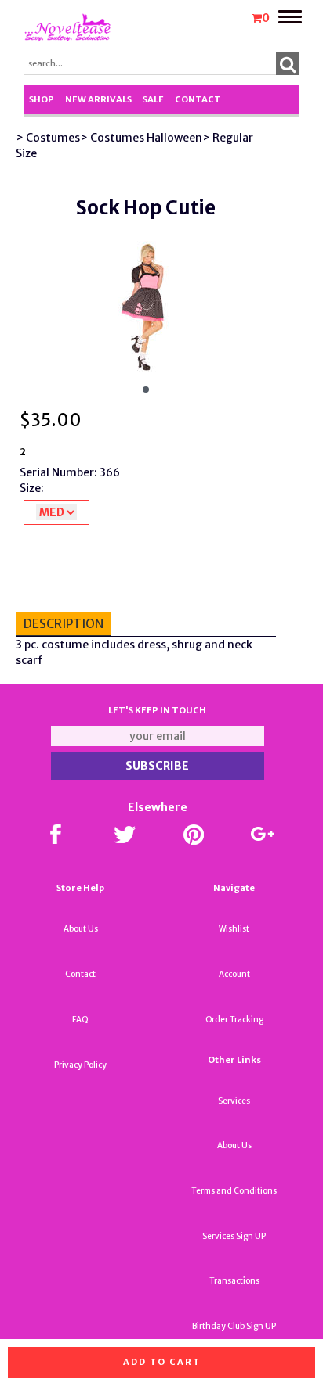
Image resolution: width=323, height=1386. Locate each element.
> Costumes (48, 138)
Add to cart (162, 1361)
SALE (153, 99)
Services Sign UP (234, 1236)
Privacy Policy (80, 1065)
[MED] (56, 512)
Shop (41, 99)
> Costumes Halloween (141, 138)
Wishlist (234, 929)
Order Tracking (234, 1019)
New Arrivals (98, 99)
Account (234, 974)
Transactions (234, 1281)
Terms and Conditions (234, 1191)
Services (234, 1101)
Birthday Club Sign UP (234, 1326)
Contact (198, 99)
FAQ (80, 1019)
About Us (81, 929)
